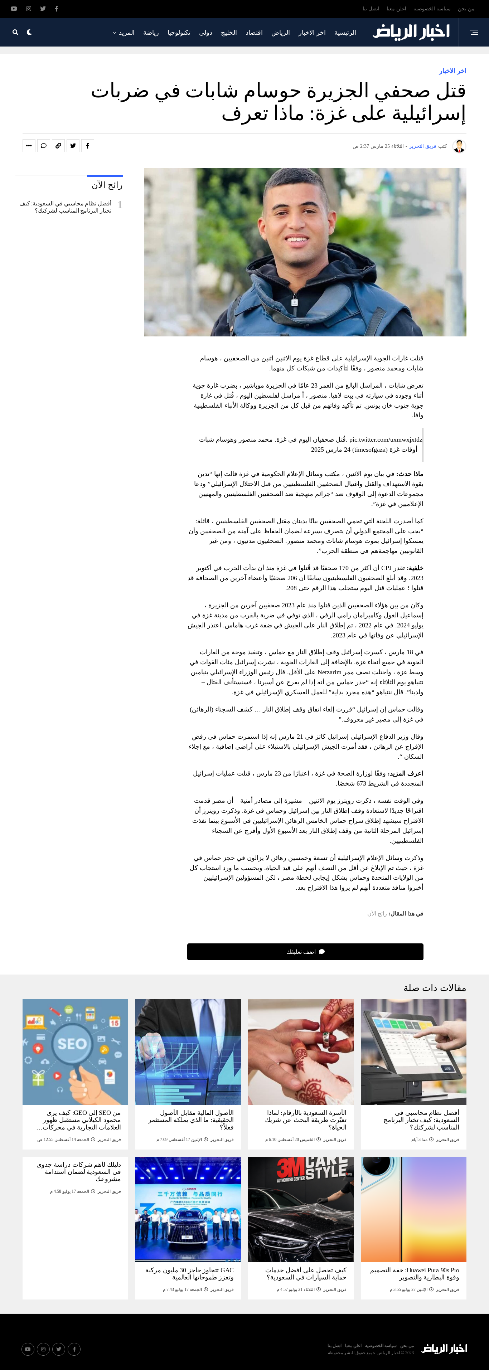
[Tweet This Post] (73, 145)
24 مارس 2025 (330, 449)
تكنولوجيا (179, 32)
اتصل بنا (371, 8)
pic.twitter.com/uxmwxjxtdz (385, 439)
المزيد (127, 32)
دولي (205, 32)
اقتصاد (254, 32)
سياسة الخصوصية (432, 8)
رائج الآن (377, 914)
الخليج (229, 32)
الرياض (280, 32)
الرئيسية (345, 32)
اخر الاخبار (312, 32)
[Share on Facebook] (87, 145)
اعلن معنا (396, 8)
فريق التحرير (422, 146)
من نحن (466, 8)
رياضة (151, 32)
